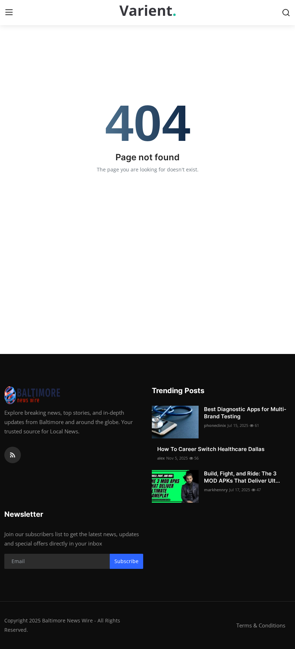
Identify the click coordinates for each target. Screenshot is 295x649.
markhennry (216, 489)
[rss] (12, 455)
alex (161, 458)
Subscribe (126, 561)
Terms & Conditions (260, 625)
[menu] (9, 12)
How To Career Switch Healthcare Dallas (210, 449)
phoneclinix (215, 425)
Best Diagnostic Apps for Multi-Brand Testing (245, 413)
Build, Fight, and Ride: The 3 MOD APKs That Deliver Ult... (242, 477)
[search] (286, 12)
